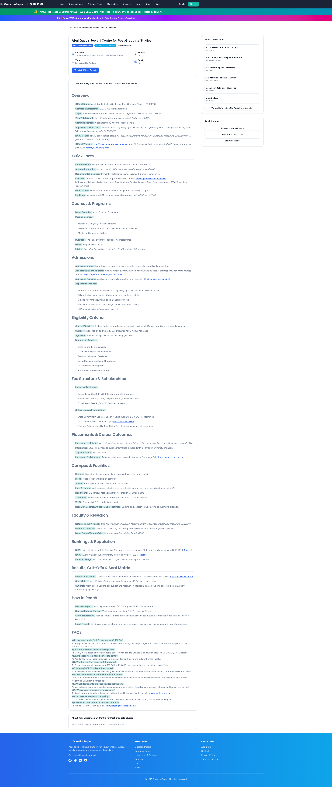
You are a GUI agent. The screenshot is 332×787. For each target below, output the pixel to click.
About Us (206, 747)
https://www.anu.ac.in (97, 147)
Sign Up (193, 4)
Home (61, 4)
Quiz (148, 4)
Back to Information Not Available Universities (95, 27)
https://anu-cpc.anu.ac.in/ (170, 457)
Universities (112, 4)
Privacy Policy (208, 755)
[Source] (104, 139)
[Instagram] (34, 4)
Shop (157, 4)
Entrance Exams (95, 4)
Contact (205, 751)
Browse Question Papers (232, 128)
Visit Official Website (87, 70)
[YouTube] (41, 4)
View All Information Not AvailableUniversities (232, 108)
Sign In (182, 4)
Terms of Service (209, 759)
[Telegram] (38, 4)
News (138, 4)
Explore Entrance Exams (232, 134)
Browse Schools (232, 141)
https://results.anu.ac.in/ (181, 576)
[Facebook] (31, 4)
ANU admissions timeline (157, 279)
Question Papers (143, 747)
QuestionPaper (76, 4)
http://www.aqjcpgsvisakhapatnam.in (112, 144)
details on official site (123, 421)
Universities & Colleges (146, 755)
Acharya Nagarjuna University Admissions (101, 274)
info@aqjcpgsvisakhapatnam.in (151, 178)
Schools (127, 4)
